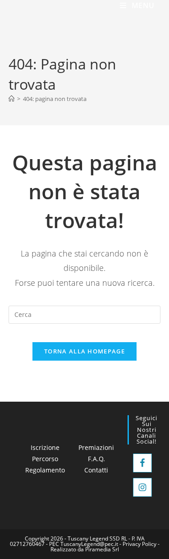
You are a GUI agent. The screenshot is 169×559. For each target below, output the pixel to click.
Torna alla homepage (84, 351)
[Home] (11, 99)
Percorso (45, 458)
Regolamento (45, 470)
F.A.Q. (96, 458)
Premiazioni (96, 447)
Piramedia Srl (102, 549)
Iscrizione (45, 447)
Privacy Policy (139, 544)
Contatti (96, 470)
